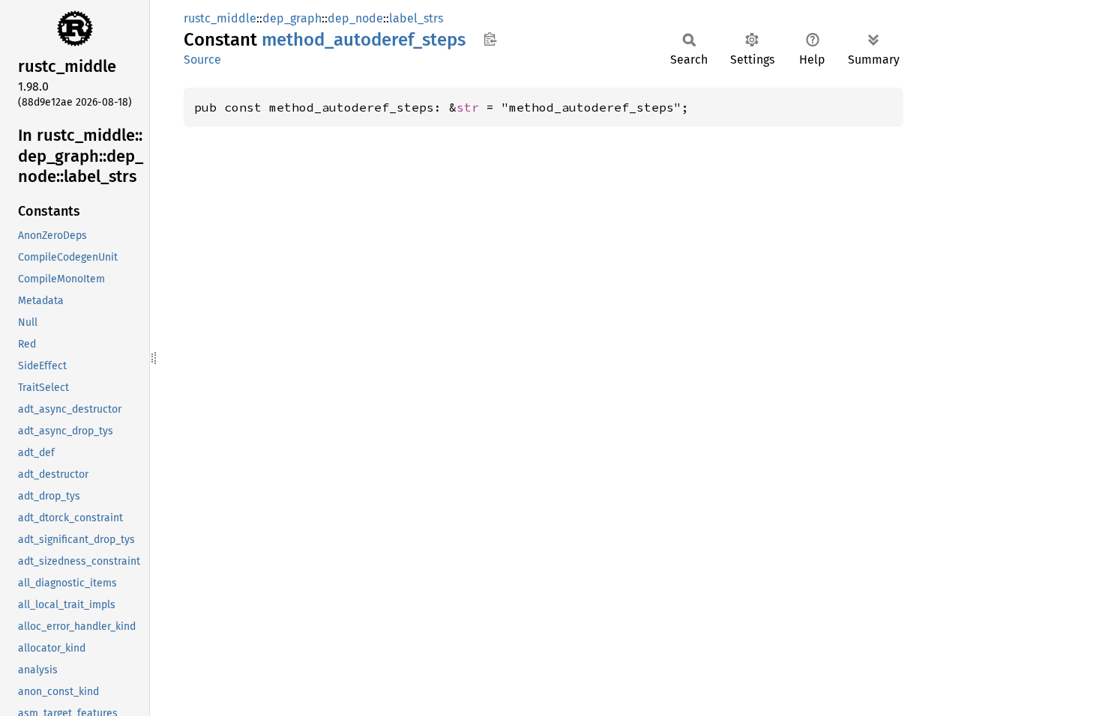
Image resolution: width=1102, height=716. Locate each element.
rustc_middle (220, 18)
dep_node (355, 18)
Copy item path (490, 39)
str (468, 107)
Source (202, 59)
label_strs (416, 18)
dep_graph (292, 18)
